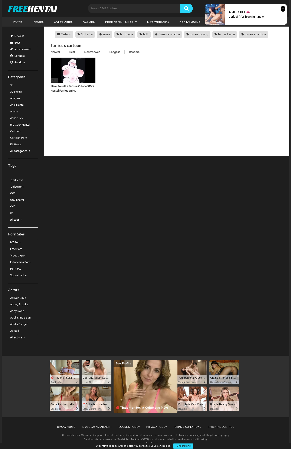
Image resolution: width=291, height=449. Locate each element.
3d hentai (87, 34)
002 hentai (17, 200)
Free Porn (16, 249)
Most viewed (22, 49)
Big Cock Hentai (20, 124)
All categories (19, 151)
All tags (15, 219)
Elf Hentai (16, 144)
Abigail (14, 331)
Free (32, 8)
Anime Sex (16, 118)
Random (19, 62)
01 (11, 213)
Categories (63, 21)
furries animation (169, 34)
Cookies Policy (129, 427)
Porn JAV (15, 268)
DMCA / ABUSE (66, 427)
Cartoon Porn (18, 138)
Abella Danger (19, 324)
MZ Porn (15, 242)
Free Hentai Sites (119, 21)
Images (38, 21)
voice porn (17, 186)
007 (12, 206)
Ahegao (15, 98)
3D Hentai (16, 91)
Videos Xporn (18, 255)
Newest (19, 36)
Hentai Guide (189, 21)
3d (11, 85)
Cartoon (15, 131)
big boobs (126, 34)
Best (17, 42)
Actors (89, 21)
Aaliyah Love (18, 298)
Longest (19, 56)
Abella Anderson (20, 317)
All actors (16, 337)
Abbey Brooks (19, 304)
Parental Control (221, 427)
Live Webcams (158, 21)
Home (17, 21)
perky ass (16, 180)
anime (106, 34)
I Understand (183, 446)
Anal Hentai (17, 105)
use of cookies (162, 446)
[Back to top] (276, 436)
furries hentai (226, 34)
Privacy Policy (156, 427)
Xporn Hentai (18, 275)
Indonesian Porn (20, 262)
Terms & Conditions (187, 427)
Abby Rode (17, 311)
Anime (14, 111)
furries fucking (198, 34)
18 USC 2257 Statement (97, 427)
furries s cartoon (255, 34)
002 (13, 193)
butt (145, 34)
